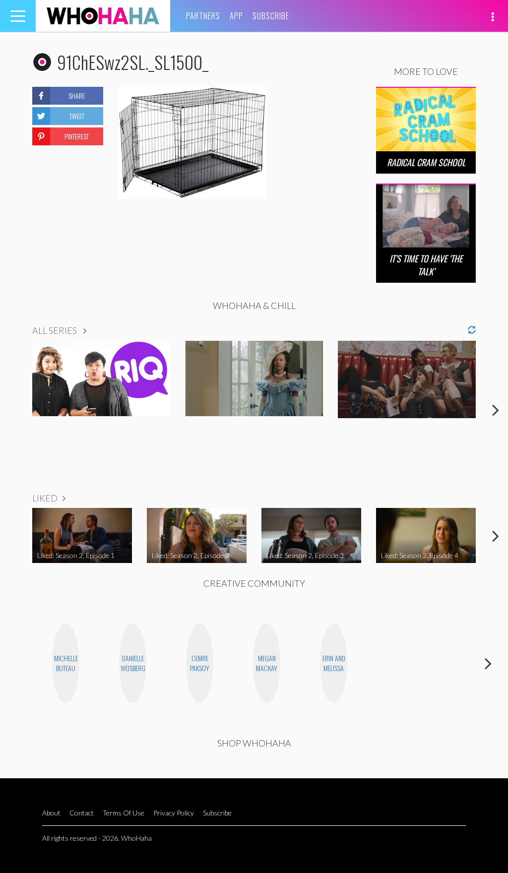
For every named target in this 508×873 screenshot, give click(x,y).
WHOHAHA (103, 15)
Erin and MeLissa (333, 663)
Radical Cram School (426, 162)
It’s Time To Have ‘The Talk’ (425, 264)
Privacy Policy (173, 813)
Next (495, 409)
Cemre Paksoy (199, 663)
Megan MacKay (266, 663)
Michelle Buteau (66, 663)
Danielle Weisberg (133, 663)
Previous (12, 409)
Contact (81, 813)
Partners (203, 16)
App (236, 16)
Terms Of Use (123, 813)
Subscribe (271, 16)
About (51, 813)
